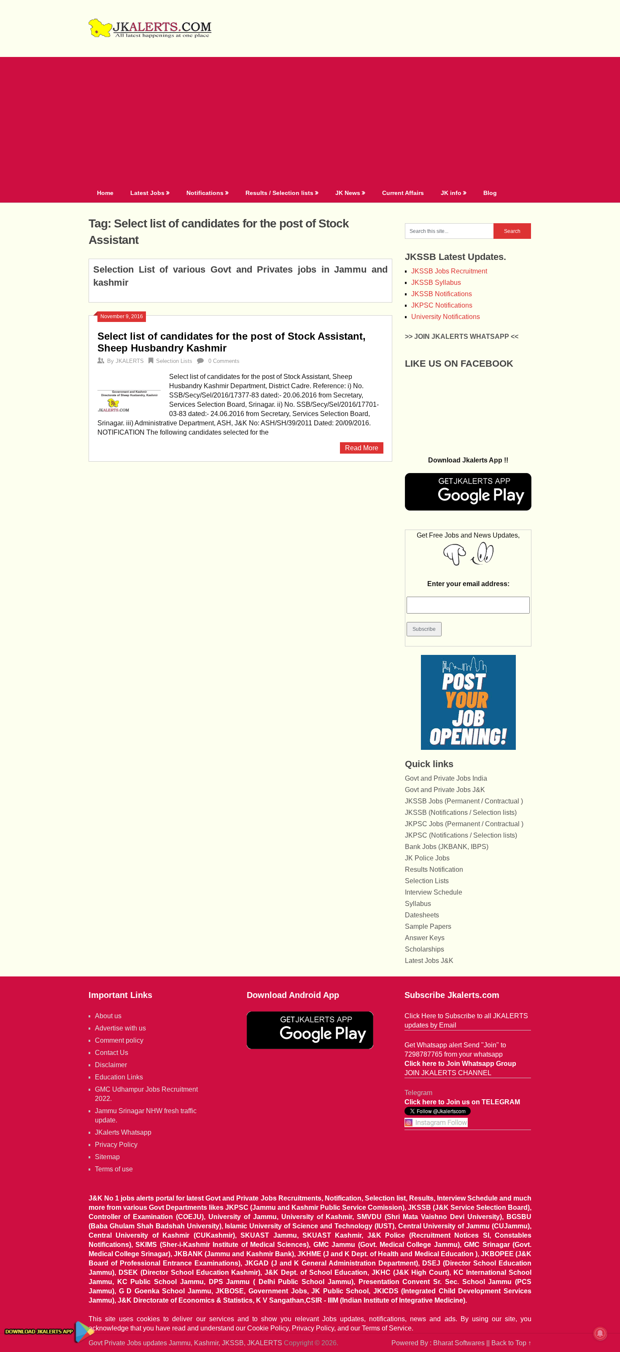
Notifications (205, 192)
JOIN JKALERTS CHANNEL (447, 1072)
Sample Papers (428, 926)
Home (105, 192)
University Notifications (445, 316)
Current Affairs (403, 192)
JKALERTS (130, 361)
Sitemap (107, 1156)
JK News (347, 192)
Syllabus (418, 903)
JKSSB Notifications (441, 293)
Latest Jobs (147, 192)
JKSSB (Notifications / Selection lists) (461, 812)
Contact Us (111, 1052)
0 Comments (224, 361)
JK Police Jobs (427, 858)
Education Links (119, 1077)
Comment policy (119, 1040)
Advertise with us (120, 1028)
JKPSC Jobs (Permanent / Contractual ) (464, 823)
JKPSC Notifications (441, 305)
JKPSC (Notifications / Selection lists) (461, 835)
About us (108, 1015)
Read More (361, 448)
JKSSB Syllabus (436, 282)
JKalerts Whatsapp (123, 1132)
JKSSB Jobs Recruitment (449, 271)
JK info (451, 192)
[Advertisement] (310, 120)
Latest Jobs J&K (429, 960)
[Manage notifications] (600, 1333)
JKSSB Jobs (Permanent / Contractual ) (464, 801)
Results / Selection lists (279, 192)
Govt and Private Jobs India (446, 778)
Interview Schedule (433, 892)
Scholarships (424, 949)
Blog (490, 192)
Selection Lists (174, 361)
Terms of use (114, 1169)
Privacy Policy (116, 1144)
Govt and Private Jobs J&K (445, 789)
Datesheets (422, 915)
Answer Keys (425, 937)
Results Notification (434, 869)
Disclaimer (111, 1064)
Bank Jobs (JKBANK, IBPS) (446, 846)
